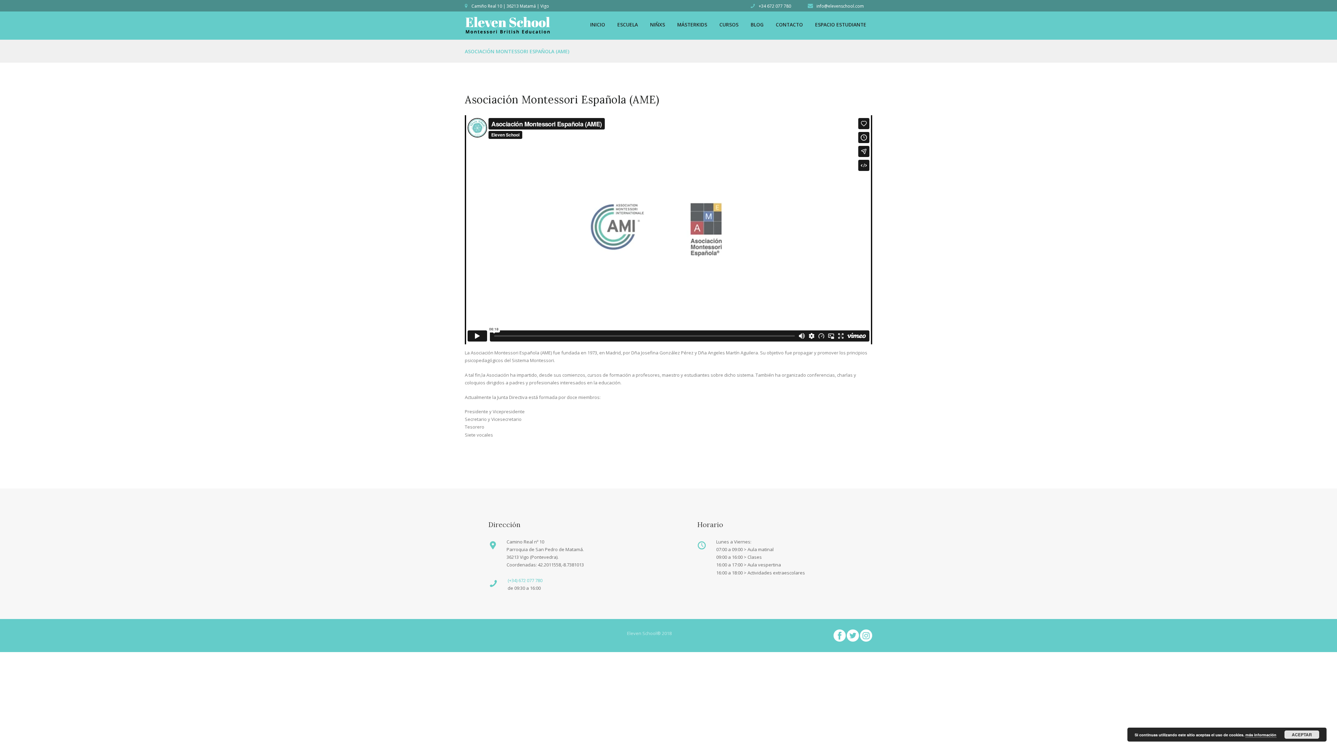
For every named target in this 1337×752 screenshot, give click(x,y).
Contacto (789, 24)
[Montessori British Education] (507, 20)
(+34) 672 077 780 (525, 580)
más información (1260, 734)
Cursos (728, 24)
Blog (757, 24)
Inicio (597, 24)
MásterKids (692, 24)
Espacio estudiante (840, 24)
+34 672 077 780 (775, 6)
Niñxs (657, 24)
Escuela (627, 24)
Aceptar (1302, 734)
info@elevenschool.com (840, 6)
